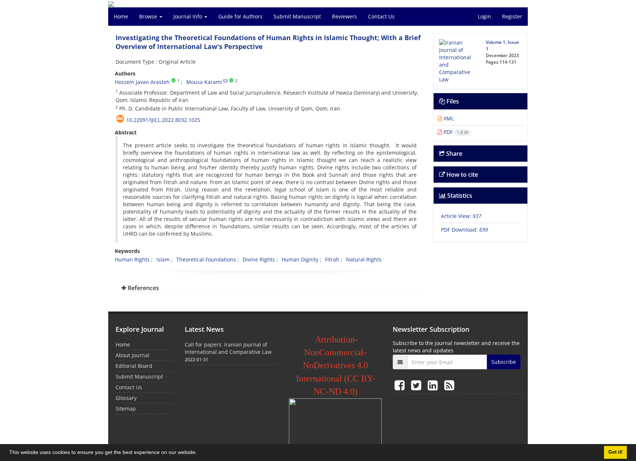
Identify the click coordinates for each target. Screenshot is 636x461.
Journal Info (188, 16)
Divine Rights (259, 259)
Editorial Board (134, 365)
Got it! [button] (615, 452)
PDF (455, 132)
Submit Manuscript (297, 16)
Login (484, 16)
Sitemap (126, 408)
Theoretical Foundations (206, 259)
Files (452, 101)
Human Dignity (300, 259)
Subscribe (503, 361)
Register (512, 16)
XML (448, 118)
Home (121, 16)
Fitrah (332, 259)
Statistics (459, 195)
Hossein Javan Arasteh (142, 81)
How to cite (461, 174)
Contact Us (381, 16)
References (142, 288)
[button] (199, 453)
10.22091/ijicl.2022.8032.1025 (163, 119)
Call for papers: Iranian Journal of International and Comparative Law (228, 348)
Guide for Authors (240, 16)
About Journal (132, 355)
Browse (149, 16)
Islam (163, 259)
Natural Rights (364, 259)
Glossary (126, 397)
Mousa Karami (204, 81)
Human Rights (132, 259)
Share (453, 153)
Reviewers (344, 16)
